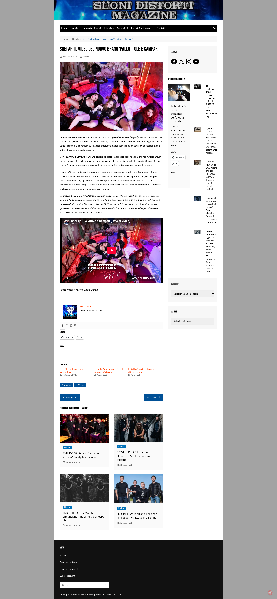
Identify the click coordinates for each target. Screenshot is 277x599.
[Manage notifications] (270, 592)
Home (64, 28)
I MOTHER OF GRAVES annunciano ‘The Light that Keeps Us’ (83, 516)
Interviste (109, 28)
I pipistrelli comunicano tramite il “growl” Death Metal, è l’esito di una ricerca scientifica (211, 210)
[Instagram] (71, 325)
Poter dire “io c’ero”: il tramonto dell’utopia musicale (179, 113)
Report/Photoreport (141, 28)
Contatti (161, 28)
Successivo (152, 397)
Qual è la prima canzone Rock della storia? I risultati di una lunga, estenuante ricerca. (211, 140)
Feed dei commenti (69, 569)
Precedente (71, 397)
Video (81, 385)
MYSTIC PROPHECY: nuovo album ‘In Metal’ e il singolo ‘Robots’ (134, 455)
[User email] (75, 325)
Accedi (63, 555)
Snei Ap (67, 385)
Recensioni (122, 28)
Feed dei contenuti (69, 562)
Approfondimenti (92, 28)
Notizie (74, 28)
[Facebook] (62, 325)
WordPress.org (67, 575)
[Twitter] (66, 325)
